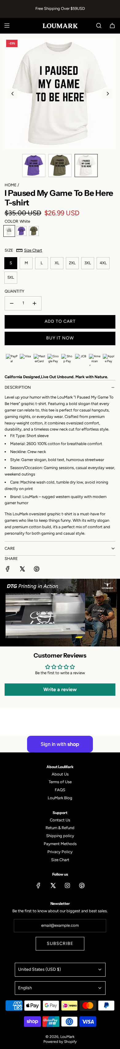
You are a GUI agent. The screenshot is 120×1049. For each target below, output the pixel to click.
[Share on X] (22, 570)
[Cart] (112, 25)
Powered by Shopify (60, 1041)
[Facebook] (38, 885)
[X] (53, 885)
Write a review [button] (60, 689)
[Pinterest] (82, 885)
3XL (87, 263)
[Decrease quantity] (11, 303)
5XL (10, 277)
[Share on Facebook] (7, 570)
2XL (72, 263)
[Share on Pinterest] (36, 570)
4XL (103, 263)
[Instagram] (67, 885)
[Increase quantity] (34, 303)
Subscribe (60, 943)
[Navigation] (7, 25)
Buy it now (60, 338)
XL (57, 263)
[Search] (99, 25)
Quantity (14, 291)
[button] (13, 94)
